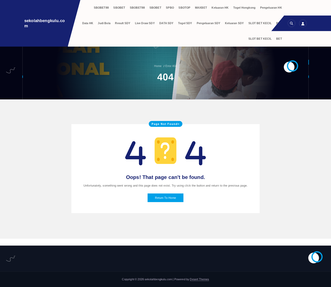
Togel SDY (185, 23)
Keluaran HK (220, 7)
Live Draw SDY (145, 23)
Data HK (87, 23)
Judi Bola (104, 23)
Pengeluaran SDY (208, 23)
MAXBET (201, 7)
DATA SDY (166, 23)
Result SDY (122, 23)
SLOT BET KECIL (260, 23)
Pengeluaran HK (271, 7)
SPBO (170, 7)
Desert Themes (199, 279)
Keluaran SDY (234, 23)
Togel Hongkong (244, 7)
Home (158, 66)
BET (279, 38)
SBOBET (119, 7)
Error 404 (171, 66)
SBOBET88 (101, 7)
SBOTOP (184, 7)
